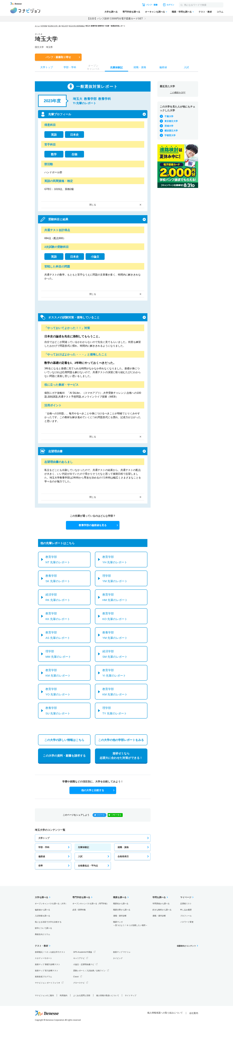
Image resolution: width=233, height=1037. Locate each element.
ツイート (101, 815)
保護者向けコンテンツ (186, 946)
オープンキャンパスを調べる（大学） (51, 903)
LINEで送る (116, 815)
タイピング (118, 958)
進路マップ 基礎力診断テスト (47, 964)
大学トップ (43, 838)
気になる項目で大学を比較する (48, 922)
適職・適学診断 (119, 916)
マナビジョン (25, 10)
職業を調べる (119, 897)
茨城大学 (169, 126)
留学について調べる (43, 928)
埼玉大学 (64, 26)
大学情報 (44, 26)
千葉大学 (169, 116)
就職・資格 (123, 847)
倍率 (40, 865)
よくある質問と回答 (81, 995)
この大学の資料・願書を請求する (64, 755)
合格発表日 (123, 856)
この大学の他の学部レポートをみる (121, 740)
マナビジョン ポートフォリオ (47, 983)
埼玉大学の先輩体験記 (77, 26)
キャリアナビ (79, 958)
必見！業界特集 (79, 910)
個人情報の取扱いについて (107, 995)
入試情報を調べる (42, 916)
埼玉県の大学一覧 (54, 26)
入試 (80, 856)
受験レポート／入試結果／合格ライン (89, 971)
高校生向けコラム (42, 934)
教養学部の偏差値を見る (93, 525)
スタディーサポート (43, 958)
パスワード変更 (187, 922)
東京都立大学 (171, 121)
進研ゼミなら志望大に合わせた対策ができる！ (121, 756)
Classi (76, 977)
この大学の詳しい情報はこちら (64, 740)
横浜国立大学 (171, 130)
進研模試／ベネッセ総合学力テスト (50, 952)
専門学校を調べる (131, 11)
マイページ (185, 897)
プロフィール (186, 916)
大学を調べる (111, 11)
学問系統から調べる (161, 903)
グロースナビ (79, 983)
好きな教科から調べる (162, 910)
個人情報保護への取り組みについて (165, 1012)
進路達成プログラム (43, 977)
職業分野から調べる (121, 910)
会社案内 (193, 1013)
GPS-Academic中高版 (82, 952)
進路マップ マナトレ (122, 952)
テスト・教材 (205, 11)
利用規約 (63, 995)
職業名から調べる (120, 903)
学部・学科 (43, 847)
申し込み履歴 (186, 910)
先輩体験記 (83, 847)
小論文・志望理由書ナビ (83, 964)
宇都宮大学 (170, 135)
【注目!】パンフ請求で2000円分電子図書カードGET (115, 18)
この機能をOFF (178, 92)
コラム (220, 11)
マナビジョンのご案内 (44, 995)
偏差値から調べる (42, 910)
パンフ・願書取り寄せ (58, 57)
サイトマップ (130, 995)
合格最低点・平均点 (88, 865)
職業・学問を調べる (182, 11)
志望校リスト (186, 903)
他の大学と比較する (92, 790)
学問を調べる (159, 897)
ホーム (37, 26)
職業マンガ (130, 923)
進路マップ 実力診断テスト (46, 971)
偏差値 (41, 856)
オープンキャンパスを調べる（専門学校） (90, 903)
